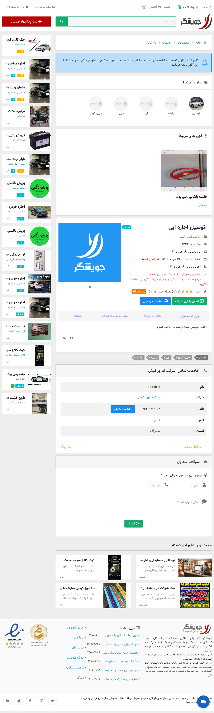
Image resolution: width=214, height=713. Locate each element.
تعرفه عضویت (75, 657)
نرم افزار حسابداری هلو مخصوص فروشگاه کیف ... (141, 560)
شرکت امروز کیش (149, 397)
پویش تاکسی (16, 183)
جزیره (121, 113)
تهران (61, 605)
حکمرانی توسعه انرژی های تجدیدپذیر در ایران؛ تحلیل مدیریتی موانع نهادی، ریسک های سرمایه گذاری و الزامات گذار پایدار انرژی (120, 662)
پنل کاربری (187, 7)
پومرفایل (202, 205)
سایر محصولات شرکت (115, 316)
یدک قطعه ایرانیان (16, 259)
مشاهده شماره (123, 409)
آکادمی (153, 7)
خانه (205, 7)
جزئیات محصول (190, 316)
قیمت (167, 7)
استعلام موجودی (153, 301)
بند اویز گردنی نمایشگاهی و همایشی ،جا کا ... (64, 588)
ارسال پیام (67, 447)
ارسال (134, 523)
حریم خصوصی (75, 627)
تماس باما (78, 647)
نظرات (77, 316)
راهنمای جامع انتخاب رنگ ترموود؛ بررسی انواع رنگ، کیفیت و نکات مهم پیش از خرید (120, 653)
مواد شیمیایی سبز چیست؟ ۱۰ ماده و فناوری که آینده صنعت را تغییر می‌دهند (120, 644)
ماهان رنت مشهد (16, 68)
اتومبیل (196, 113)
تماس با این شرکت (187, 301)
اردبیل (6, 147)
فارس (61, 577)
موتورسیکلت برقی (13, 111)
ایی (146, 113)
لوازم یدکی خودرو (13, 254)
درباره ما (78, 637)
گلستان (142, 577)
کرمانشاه (143, 605)
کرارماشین (20, 379)
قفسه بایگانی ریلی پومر (191, 197)
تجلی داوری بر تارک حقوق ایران (121, 679)
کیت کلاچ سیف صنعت (79, 560)
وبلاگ (80, 677)
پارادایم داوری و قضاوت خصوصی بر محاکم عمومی (120, 670)
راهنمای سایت (75, 667)
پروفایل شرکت (193, 446)
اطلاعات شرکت (152, 316)
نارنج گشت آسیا (14, 398)
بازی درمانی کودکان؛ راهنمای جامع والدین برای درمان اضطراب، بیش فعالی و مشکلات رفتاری (120, 636)
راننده (171, 113)
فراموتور (21, 116)
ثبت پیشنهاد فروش (24, 21)
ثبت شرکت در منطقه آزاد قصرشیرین (150, 588)
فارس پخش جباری (15, 355)
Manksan (20, 45)
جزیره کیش (96, 113)
